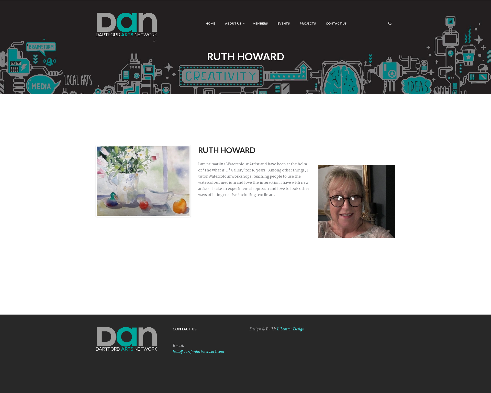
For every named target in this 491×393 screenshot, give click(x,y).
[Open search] (390, 23)
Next (197, 181)
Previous (89, 181)
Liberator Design (290, 329)
